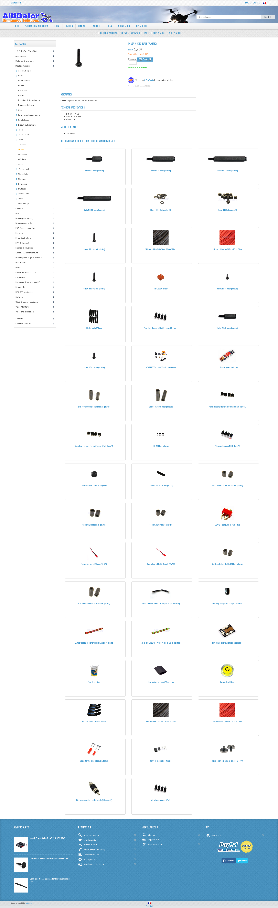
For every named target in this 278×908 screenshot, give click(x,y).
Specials (19, 318)
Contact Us (141, 26)
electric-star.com (155, 844)
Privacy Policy (89, 859)
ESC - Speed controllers (25, 228)
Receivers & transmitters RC (27, 282)
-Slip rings (21, 179)
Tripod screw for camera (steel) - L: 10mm (227, 760)
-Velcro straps (23, 203)
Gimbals (82, 26)
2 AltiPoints (149, 80)
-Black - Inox (23, 134)
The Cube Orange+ (161, 288)
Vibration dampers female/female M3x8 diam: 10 (227, 406)
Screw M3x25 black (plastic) (94, 249)
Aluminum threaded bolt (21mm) (161, 485)
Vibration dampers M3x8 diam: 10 (227, 445)
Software (19, 297)
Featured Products (23, 323)
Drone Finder (16, 2)
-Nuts (20, 164)
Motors (18, 267)
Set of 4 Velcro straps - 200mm (94, 721)
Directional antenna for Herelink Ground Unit (49, 858)
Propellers (20, 277)
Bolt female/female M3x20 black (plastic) (94, 406)
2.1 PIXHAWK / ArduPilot (26, 51)
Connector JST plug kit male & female (94, 760)
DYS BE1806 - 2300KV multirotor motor (161, 367)
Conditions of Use (91, 854)
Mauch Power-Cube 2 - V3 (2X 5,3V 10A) (47, 838)
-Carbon (20, 95)
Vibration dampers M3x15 (160, 800)
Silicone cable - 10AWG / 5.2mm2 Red (227, 721)
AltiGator (29, 903)
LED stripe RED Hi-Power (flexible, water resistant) (94, 642)
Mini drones (20, 262)
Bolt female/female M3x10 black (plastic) (227, 563)
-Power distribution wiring (28, 115)
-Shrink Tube (23, 174)
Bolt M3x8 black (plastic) (94, 170)
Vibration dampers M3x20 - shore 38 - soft (160, 327)
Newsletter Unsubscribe (94, 864)
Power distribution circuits (26, 272)
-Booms (20, 85)
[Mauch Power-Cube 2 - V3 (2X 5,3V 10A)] (21, 851)
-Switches (21, 188)
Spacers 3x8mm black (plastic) (94, 524)
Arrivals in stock (90, 844)
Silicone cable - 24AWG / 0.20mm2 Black (160, 249)
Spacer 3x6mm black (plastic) (160, 524)
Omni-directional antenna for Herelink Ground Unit (50, 880)
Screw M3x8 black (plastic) (227, 288)
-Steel (20, 139)
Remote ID (20, 287)
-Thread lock (23, 169)
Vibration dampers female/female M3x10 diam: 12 (94, 445)
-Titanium (21, 144)
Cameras (19, 208)
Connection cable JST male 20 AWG (94, 563)
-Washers (21, 159)
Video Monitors (22, 307)
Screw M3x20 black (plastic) (94, 288)
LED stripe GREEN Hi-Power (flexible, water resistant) (161, 642)
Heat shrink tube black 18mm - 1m (161, 681)
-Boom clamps (23, 80)
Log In (255, 2)
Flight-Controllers (23, 238)
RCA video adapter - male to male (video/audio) (94, 800)
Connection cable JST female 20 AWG (161, 563)
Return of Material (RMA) (94, 849)
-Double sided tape (25, 105)
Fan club (19, 233)
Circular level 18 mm (227, 681)
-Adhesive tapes (24, 70)
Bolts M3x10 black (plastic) (227, 327)
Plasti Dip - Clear (94, 681)
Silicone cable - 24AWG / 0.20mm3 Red (227, 249)
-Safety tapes (23, 120)
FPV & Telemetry (23, 243)
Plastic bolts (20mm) (94, 327)
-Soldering (22, 184)
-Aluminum (22, 154)
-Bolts (20, 75)
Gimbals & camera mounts (27, 252)
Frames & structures (24, 247)
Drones (69, 26)
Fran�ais (149, 906)
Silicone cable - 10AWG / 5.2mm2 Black (161, 721)
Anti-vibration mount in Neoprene (94, 485)
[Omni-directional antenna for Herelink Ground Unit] (21, 891)
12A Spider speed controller (227, 367)
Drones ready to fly (23, 223)
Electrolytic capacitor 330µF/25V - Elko (227, 603)
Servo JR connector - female (160, 760)
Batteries (96, 26)
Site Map (151, 835)
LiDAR (109, 26)
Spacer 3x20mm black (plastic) (161, 406)
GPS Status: (217, 835)
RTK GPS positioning (24, 292)
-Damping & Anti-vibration (28, 100)
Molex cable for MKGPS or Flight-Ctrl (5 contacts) (161, 603)
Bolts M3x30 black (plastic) (227, 170)
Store (57, 26)
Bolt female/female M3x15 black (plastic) (94, 603)
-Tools (20, 198)
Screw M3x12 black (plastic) (94, 367)
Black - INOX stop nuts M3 (227, 209)
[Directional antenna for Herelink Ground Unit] (21, 871)
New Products (90, 840)
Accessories (20, 56)
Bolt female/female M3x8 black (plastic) (227, 485)
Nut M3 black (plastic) (160, 445)
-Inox (20, 129)
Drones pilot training (24, 218)
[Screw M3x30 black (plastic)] (93, 58)
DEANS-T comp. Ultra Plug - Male (227, 524)
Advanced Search (91, 835)
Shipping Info (153, 839)
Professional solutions (36, 26)
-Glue (19, 110)
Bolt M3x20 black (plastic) (161, 170)
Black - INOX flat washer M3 (160, 209)
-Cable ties (22, 90)
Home (247, 2)
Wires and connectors (24, 311)
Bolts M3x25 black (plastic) (94, 209)
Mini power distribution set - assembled (227, 642)
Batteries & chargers (24, 61)
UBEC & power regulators (26, 302)
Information (124, 26)
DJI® (17, 213)
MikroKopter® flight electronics (28, 257)
